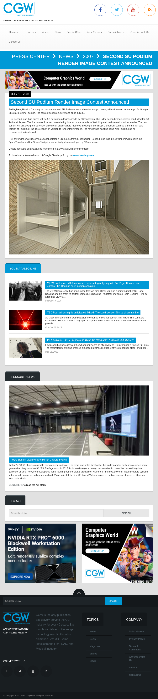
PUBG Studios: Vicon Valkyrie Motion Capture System (39, 459)
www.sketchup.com (83, 155)
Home (93, 631)
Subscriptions (136, 631)
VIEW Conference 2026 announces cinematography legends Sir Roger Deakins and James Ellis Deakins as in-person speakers (93, 284)
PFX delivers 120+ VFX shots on (90, 340)
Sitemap (133, 667)
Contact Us (14, 41)
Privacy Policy (137, 639)
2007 (89, 56)
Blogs (58, 32)
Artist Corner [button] (93, 32)
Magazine (95, 646)
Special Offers (74, 32)
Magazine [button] (14, 32)
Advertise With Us (139, 32)
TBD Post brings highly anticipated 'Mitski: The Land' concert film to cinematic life (93, 312)
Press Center (31, 56)
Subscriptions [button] (115, 32)
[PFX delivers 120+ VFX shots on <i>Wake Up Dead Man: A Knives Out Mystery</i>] (25, 348)
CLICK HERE (16, 485)
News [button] (31, 32)
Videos (45, 32)
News (67, 56)
